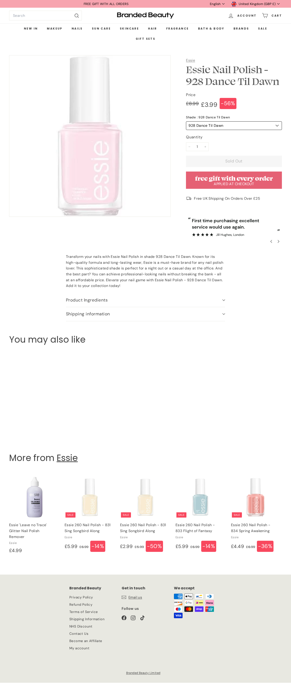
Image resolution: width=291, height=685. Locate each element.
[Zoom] (90, 136)
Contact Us (78, 633)
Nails (77, 28)
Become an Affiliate (85, 641)
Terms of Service (83, 612)
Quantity (194, 137)
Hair (152, 28)
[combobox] (45, 16)
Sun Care (101, 28)
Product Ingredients (87, 300)
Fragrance (177, 28)
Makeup (54, 28)
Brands (241, 28)
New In (31, 28)
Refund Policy (80, 604)
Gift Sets (146, 39)
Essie (190, 60)
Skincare (129, 28)
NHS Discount (81, 626)
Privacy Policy (81, 597)
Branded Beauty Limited (143, 673)
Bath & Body (211, 28)
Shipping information (88, 314)
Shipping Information (87, 619)
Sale (262, 28)
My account (79, 648)
